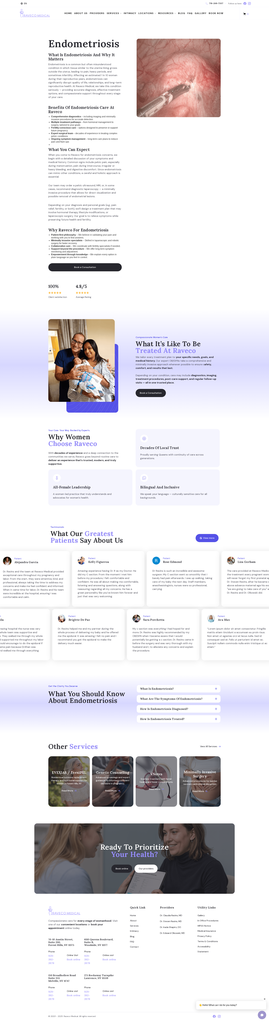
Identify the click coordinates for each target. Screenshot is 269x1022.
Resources (166, 13)
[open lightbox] (179, 78)
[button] (24, 3)
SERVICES (113, 13)
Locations (146, 13)
